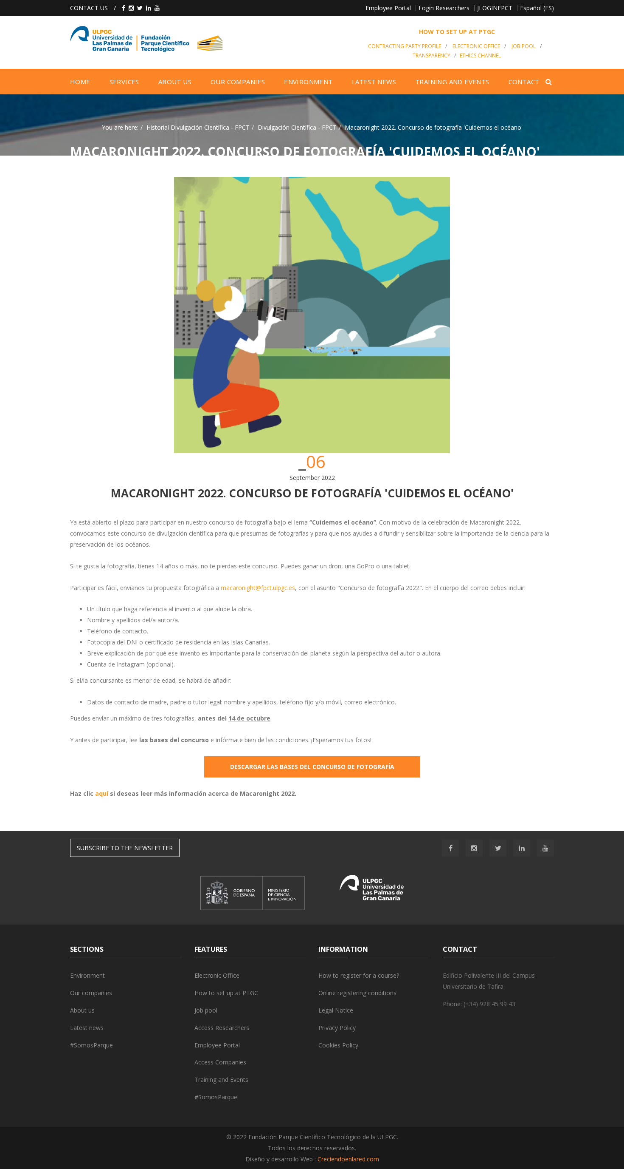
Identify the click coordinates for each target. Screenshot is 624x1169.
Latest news (87, 1028)
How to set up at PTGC (226, 993)
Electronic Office (216, 975)
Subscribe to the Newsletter (125, 848)
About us (82, 1010)
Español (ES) (537, 8)
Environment (87, 975)
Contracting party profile (404, 46)
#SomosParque (91, 1045)
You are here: (120, 127)
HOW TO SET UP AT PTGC (457, 32)
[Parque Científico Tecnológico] (208, 39)
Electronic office (476, 46)
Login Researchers (444, 8)
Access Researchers (221, 1028)
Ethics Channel (480, 55)
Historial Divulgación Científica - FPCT (198, 127)
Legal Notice (335, 1010)
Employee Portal (388, 8)
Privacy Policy (337, 1028)
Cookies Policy (338, 1045)
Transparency (431, 55)
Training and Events (221, 1079)
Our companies (91, 993)
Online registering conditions (357, 993)
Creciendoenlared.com (348, 1159)
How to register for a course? (358, 975)
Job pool (524, 46)
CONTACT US (89, 8)
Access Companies (220, 1062)
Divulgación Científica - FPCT (297, 127)
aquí (101, 793)
